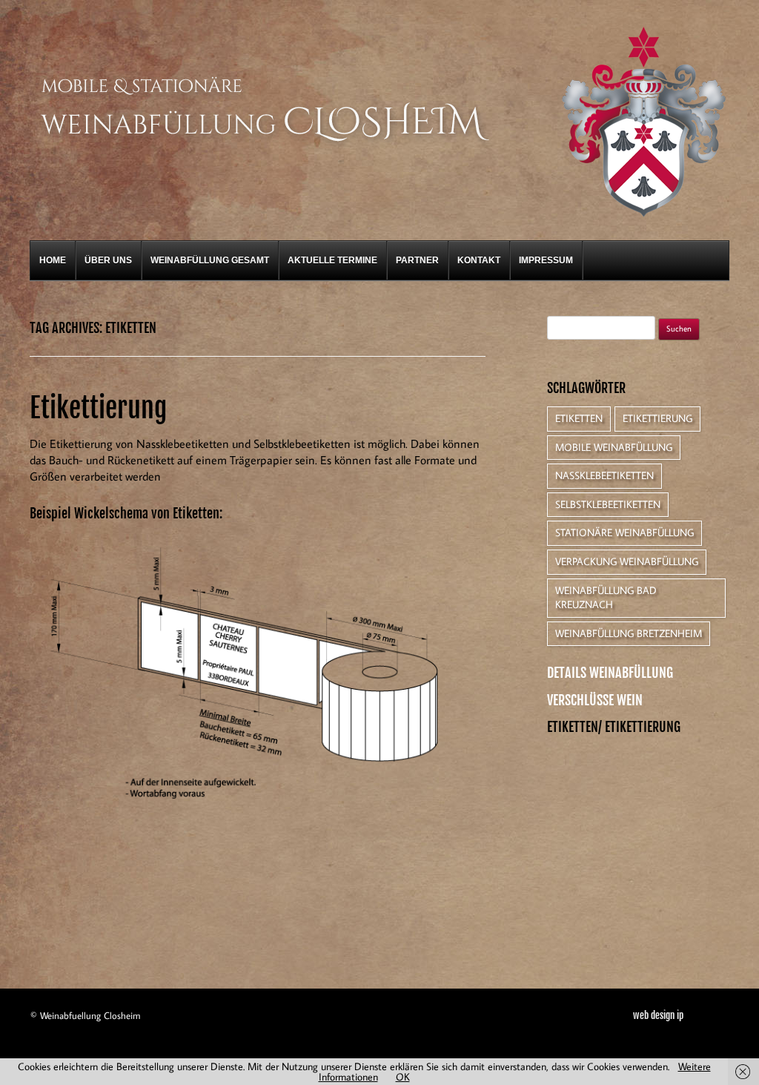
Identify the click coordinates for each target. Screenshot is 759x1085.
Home (52, 260)
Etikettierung (98, 408)
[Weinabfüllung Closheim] (266, 146)
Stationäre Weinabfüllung (624, 532)
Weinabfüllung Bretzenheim (628, 633)
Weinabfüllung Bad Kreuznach (606, 598)
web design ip (658, 1015)
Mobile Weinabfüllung (613, 447)
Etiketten (579, 418)
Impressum (546, 260)
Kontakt (478, 260)
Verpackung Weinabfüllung (626, 561)
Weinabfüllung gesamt (209, 260)
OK (403, 1077)
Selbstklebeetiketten (607, 504)
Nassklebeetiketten (604, 475)
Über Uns (108, 260)
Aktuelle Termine (332, 260)
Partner (417, 260)
